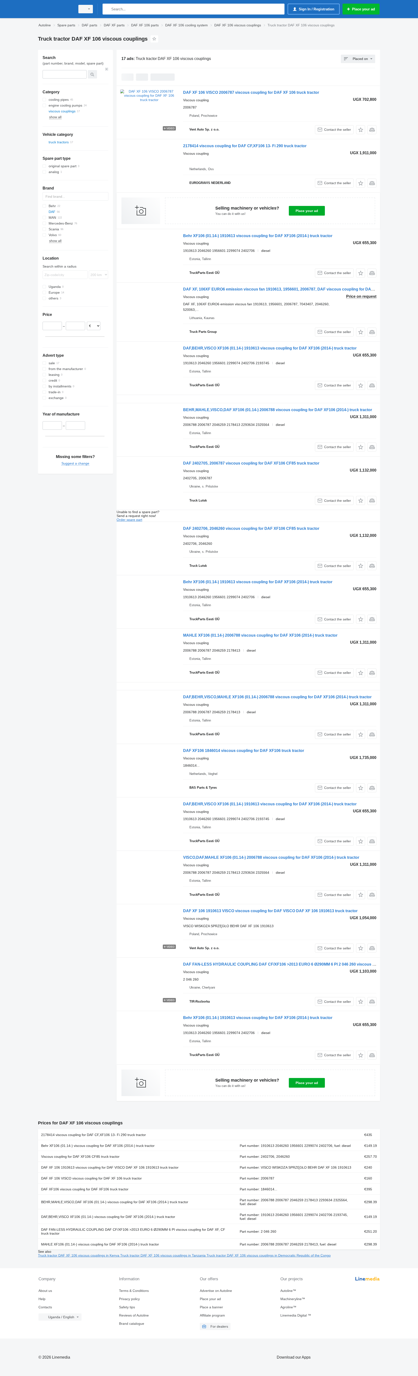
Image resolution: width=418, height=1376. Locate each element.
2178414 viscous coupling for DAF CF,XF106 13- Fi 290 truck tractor (244, 146)
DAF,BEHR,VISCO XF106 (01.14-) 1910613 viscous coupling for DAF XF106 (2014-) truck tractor (270, 348)
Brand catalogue (131, 1323)
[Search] (107, 9)
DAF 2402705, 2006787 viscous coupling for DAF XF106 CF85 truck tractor (251, 463)
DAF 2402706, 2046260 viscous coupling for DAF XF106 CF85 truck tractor (251, 528)
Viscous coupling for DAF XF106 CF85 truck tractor (80, 1156)
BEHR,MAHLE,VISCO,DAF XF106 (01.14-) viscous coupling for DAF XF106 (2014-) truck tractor (114, 1202)
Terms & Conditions (134, 1291)
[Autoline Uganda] (55, 9)
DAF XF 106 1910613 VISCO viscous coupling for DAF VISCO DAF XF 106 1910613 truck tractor (270, 911)
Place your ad (307, 211)
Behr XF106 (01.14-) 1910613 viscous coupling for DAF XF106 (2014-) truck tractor (257, 236)
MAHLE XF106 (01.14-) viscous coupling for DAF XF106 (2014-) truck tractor (100, 1244)
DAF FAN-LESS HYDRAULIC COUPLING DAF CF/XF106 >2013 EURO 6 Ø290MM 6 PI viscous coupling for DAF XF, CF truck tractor (133, 1231)
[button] (360, 129)
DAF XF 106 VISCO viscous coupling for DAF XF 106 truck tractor (91, 1178)
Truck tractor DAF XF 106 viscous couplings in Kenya (79, 1255)
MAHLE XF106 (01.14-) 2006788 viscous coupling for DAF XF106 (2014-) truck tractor (260, 635)
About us (45, 1291)
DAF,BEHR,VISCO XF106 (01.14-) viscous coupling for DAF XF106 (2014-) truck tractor (108, 1217)
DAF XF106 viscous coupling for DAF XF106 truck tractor (84, 1189)
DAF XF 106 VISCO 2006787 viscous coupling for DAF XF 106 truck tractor (251, 92)
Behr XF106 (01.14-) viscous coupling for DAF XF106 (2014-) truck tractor (98, 1146)
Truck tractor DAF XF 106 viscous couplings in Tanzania (163, 1255)
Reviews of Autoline (134, 1315)
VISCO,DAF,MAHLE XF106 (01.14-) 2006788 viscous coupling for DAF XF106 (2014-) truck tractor (271, 857)
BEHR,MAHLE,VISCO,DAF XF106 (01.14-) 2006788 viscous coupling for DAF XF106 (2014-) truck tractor (277, 410)
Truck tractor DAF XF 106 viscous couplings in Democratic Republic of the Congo (269, 1255)
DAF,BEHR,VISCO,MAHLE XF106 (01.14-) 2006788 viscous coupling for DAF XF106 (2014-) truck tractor (277, 697)
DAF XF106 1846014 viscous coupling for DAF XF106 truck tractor (243, 751)
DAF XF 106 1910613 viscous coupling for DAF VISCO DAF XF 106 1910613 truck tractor (110, 1167)
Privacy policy (129, 1299)
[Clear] (106, 69)
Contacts (45, 1307)
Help (41, 1299)
